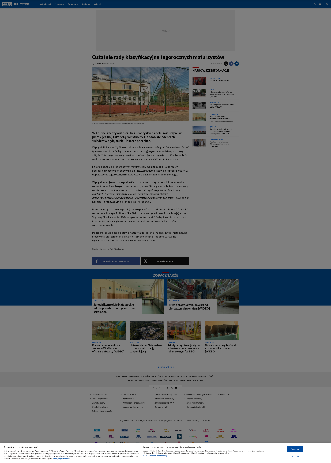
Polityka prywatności (61, 459)
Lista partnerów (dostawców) (155, 456)
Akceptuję (295, 449)
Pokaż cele (295, 456)
